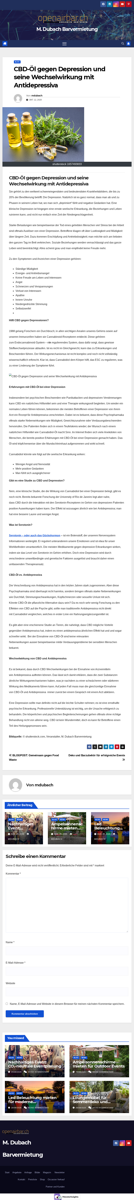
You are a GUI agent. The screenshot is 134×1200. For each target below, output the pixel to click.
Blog (17, 62)
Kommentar (13, 873)
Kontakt (21, 1179)
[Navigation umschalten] (64, 43)
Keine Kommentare (38, 1072)
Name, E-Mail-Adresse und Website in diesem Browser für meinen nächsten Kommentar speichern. (67, 1003)
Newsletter (59, 1172)
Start (7, 1172)
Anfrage (28, 1172)
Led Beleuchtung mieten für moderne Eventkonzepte (32, 1101)
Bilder (37, 1172)
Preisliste (32, 1179)
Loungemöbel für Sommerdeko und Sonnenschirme (90, 1101)
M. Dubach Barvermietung (67, 29)
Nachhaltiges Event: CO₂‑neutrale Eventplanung (34, 1064)
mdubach (36, 95)
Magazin (47, 1172)
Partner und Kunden (55, 1186)
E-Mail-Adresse (15, 962)
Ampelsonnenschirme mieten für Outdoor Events (99, 1064)
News (19, 819)
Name (10, 942)
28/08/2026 (16, 1108)
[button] (122, 43)
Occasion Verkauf (56, 1179)
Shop (42, 1179)
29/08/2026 (16, 1072)
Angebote (16, 1172)
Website (10, 983)
